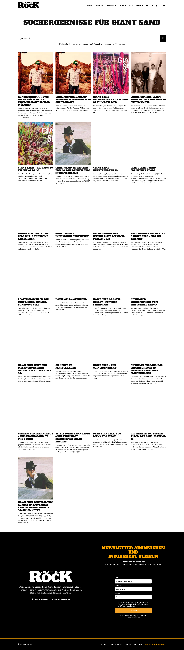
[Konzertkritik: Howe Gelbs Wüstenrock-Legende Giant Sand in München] (35, 73)
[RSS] (164, 6)
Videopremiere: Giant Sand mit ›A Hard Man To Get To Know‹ (73, 99)
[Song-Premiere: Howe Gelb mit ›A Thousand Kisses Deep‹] (35, 209)
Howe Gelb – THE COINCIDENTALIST (105, 366)
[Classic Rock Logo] (28, 5)
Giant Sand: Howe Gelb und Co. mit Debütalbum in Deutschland (72, 170)
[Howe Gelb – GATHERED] (73, 275)
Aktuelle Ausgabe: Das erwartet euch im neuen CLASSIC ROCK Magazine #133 (146, 369)
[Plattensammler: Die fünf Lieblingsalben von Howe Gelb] (35, 275)
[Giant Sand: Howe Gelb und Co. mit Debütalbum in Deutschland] (73, 143)
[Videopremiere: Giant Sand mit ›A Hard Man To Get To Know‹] (73, 73)
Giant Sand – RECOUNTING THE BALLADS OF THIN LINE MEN (110, 99)
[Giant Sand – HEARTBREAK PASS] (111, 143)
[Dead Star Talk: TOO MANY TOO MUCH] (111, 409)
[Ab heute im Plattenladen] (73, 341)
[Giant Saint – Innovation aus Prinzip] (73, 209)
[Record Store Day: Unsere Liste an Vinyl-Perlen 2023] (111, 209)
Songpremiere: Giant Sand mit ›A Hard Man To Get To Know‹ (148, 99)
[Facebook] (156, 6)
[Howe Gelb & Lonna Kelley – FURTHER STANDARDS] (111, 275)
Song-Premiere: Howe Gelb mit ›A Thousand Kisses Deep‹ (33, 236)
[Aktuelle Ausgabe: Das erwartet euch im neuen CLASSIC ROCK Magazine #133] (148, 341)
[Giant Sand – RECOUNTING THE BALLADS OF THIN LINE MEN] (111, 73)
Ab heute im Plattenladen (65, 366)
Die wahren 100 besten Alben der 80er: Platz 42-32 (148, 436)
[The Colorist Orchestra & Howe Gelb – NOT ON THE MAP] (148, 209)
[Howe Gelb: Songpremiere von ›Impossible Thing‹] (148, 275)
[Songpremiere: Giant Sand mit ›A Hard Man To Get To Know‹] (148, 73)
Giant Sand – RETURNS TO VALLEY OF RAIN (35, 169)
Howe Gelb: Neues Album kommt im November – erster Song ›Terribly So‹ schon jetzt (35, 506)
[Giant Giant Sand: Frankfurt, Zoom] (148, 143)
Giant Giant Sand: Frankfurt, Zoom (143, 169)
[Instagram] (160, 6)
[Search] (163, 38)
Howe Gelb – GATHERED (71, 299)
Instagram (62, 600)
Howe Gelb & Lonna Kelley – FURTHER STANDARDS (107, 302)
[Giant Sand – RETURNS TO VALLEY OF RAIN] (35, 143)
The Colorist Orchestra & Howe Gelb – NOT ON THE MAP (148, 236)
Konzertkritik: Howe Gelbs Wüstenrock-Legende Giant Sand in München (34, 100)
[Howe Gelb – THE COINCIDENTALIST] (111, 341)
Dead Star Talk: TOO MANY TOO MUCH (107, 435)
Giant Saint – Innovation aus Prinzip (72, 235)
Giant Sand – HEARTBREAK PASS (105, 169)
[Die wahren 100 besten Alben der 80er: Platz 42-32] (148, 409)
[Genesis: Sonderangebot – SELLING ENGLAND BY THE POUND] (35, 409)
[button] (152, 5)
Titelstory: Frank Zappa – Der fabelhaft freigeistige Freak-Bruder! (72, 437)
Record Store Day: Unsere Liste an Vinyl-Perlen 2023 (109, 236)
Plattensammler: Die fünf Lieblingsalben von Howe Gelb (33, 302)
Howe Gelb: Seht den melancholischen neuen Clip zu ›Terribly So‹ (34, 369)
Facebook (41, 600)
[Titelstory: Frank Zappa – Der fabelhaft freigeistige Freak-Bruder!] (73, 409)
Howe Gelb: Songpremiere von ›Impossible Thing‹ (144, 302)
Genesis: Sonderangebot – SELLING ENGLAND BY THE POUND (35, 436)
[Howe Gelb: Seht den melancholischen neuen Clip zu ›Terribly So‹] (35, 341)
